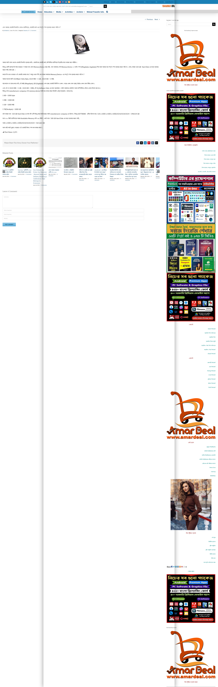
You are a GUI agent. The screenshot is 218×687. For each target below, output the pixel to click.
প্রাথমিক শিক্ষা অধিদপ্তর (210, 333)
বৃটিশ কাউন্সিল (212, 545)
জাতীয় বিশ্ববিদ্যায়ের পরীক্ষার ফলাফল (207, 459)
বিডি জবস (213, 558)
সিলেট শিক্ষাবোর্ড (211, 387)
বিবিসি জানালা (212, 554)
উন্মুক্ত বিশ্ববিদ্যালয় (211, 447)
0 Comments (33, 30)
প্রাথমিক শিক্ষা (212, 337)
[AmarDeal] (190, 94)
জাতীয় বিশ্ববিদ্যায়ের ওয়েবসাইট (208, 455)
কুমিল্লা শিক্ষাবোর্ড (211, 379)
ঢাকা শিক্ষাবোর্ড (212, 367)
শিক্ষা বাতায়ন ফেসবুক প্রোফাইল (208, 167)
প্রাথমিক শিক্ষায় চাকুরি (210, 341)
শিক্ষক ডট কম (212, 467)
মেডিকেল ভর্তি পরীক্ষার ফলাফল (208, 463)
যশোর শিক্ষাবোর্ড (212, 375)
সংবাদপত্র (213, 472)
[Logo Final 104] (190, 34)
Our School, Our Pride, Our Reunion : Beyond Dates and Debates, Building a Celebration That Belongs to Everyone (40, 181)
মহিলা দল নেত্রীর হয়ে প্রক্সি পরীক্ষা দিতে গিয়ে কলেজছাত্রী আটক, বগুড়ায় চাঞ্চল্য (119, 179)
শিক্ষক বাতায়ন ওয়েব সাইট (209, 155)
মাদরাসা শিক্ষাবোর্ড (211, 329)
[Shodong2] (190, 176)
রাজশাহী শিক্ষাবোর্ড (211, 362)
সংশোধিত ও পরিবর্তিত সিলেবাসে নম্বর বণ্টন (92, 178)
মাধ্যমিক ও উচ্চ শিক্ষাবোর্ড (209, 349)
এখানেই (191, 324)
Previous (150, 19)
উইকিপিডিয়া (212, 476)
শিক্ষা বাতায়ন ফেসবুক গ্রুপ (209, 159)
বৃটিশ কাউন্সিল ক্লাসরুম (210, 550)
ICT (29, 30)
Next (156, 19)
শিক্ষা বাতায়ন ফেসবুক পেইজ (209, 163)
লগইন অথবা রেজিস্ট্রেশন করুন (208, 151)
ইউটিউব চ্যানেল (211, 541)
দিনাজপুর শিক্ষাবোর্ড (211, 371)
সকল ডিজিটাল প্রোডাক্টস (191, 145)
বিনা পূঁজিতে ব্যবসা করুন (191, 85)
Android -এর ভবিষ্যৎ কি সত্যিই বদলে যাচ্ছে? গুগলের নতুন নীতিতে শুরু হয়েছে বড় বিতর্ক (147, 179)
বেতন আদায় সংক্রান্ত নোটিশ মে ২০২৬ (65, 178)
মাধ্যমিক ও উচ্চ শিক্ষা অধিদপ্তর (208, 345)
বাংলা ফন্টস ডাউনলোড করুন (209, 562)
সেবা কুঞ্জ (213, 537)
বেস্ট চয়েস (191, 442)
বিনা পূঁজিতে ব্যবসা (191, 533)
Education (26, 30)
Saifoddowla (6, 30)
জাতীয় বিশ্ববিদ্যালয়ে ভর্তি (209, 451)
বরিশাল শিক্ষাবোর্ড (211, 383)
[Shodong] (190, 225)
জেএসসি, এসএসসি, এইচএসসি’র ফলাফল (206, 171)
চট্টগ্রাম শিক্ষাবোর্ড (211, 354)
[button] (107, 11)
